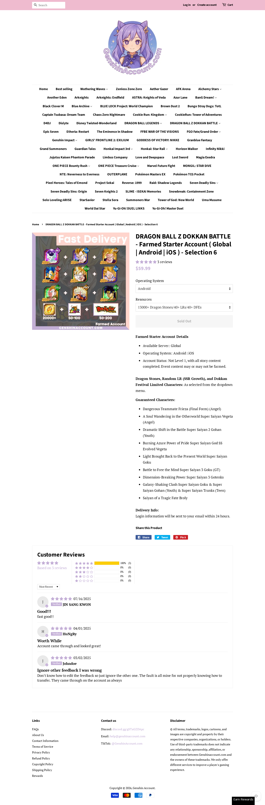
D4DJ (47, 123)
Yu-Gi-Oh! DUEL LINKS (129, 208)
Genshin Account (144, 788)
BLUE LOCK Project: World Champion (126, 106)
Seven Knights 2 (106, 191)
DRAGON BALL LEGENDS (142, 123)
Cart (230, 5)
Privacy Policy (41, 752)
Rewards (37, 776)
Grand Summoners (53, 149)
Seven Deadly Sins (203, 183)
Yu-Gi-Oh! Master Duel (167, 208)
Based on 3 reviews (52, 567)
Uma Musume (212, 200)
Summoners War (138, 200)
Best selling (64, 89)
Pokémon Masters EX (150, 174)
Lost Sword (180, 157)
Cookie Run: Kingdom (149, 114)
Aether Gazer (159, 89)
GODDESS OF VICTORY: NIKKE (158, 140)
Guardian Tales (85, 149)
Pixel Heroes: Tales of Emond (66, 183)
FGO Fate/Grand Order (203, 131)
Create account (207, 5)
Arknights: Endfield (110, 97)
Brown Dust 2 (170, 106)
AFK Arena (183, 89)
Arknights (82, 97)
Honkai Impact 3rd (117, 149)
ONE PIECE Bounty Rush (70, 166)
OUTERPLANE (117, 174)
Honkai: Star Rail (153, 149)
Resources (144, 299)
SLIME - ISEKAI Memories (143, 191)
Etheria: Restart (77, 131)
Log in (187, 5)
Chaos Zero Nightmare (109, 114)
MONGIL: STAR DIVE (197, 166)
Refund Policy (41, 758)
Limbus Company (115, 157)
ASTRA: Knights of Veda (149, 97)
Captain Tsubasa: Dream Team (63, 114)
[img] (62, 598)
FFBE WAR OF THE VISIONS (159, 131)
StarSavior (87, 200)
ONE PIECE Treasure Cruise (117, 166)
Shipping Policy (42, 770)
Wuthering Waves (93, 89)
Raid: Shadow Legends (165, 183)
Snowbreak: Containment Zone (191, 191)
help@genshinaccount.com (127, 736)
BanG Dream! (205, 97)
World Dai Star (95, 208)
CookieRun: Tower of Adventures (198, 114)
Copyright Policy (42, 764)
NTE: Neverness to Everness (79, 174)
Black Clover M (53, 106)
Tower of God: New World (176, 200)
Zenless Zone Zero (129, 89)
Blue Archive (81, 106)
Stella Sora (110, 200)
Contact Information (45, 741)
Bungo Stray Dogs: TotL (204, 106)
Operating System (150, 280)
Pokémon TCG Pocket (188, 174)
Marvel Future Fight (161, 166)
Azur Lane (180, 97)
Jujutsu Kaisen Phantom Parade (72, 157)
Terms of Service (42, 746)
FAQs (35, 729)
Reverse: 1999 (132, 183)
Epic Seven (51, 131)
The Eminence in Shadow (114, 131)
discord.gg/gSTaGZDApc (128, 729)
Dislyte (64, 123)
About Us (38, 735)
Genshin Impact (63, 140)
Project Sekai (104, 183)
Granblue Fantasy (199, 140)
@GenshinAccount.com (127, 743)
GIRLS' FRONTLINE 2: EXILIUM (107, 140)
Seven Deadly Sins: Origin (69, 191)
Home (43, 89)
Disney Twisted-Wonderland (96, 123)
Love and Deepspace (149, 157)
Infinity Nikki (215, 149)
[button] (146, 261)
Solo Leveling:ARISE (57, 200)
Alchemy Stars (208, 89)
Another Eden (57, 97)
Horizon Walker (187, 149)
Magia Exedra (205, 157)
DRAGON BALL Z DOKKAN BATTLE (194, 123)
